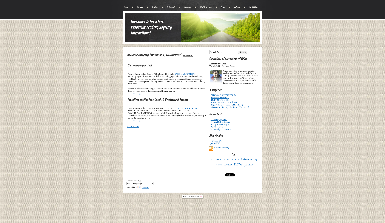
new (238, 164)
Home (126, 7)
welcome (237, 7)
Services (155, 7)
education (218, 165)
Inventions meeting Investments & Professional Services (158, 100)
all (212, 159)
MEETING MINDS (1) (220, 100)
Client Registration (206, 7)
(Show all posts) (187, 56)
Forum (223, 7)
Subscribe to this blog (221, 148)
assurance (217, 159)
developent (245, 159)
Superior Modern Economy (221, 122)
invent (227, 164)
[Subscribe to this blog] (211, 148)
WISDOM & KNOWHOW (185, 74)
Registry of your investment (221, 129)
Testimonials (171, 7)
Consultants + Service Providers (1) (224, 102)
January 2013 (215, 143)
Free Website (192, 197)
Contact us (187, 7)
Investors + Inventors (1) (220, 97)
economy (254, 159)
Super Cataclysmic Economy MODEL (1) (227, 105)
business (226, 159)
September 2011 (217, 141)
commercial (235, 159)
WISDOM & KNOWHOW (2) (223, 95)
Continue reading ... (135, 93)
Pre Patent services (217, 127)
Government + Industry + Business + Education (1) (230, 107)
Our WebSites (253, 7)
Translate (145, 187)
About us (140, 7)
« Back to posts (133, 127)
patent (248, 164)
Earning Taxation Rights (220, 124)
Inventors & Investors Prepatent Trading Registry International (151, 27)
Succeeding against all (140, 66)
